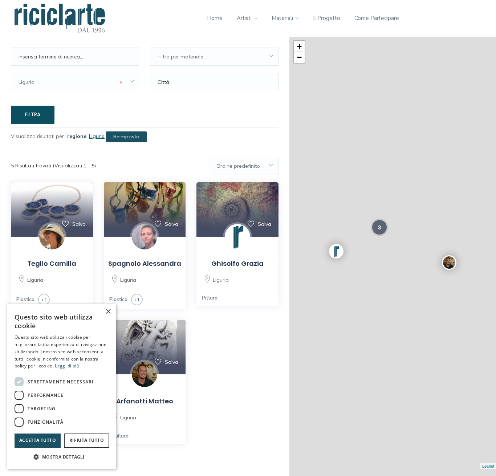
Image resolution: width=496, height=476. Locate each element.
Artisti (245, 18)
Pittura (209, 297)
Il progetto (326, 18)
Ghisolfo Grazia (237, 263)
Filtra (32, 114)
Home (215, 18)
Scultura (119, 435)
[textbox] (214, 56)
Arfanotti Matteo (144, 401)
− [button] (299, 57)
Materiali (283, 18)
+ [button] (299, 46)
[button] (62, 456)
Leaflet (488, 466)
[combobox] (214, 57)
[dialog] (61, 386)
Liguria (35, 280)
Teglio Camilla (51, 263)
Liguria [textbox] (70, 82)
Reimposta (126, 136)
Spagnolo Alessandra (144, 263)
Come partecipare (376, 18)
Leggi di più (67, 366)
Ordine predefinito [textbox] (238, 166)
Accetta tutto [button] (37, 440)
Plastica (25, 299)
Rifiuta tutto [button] (86, 440)
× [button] (108, 311)
